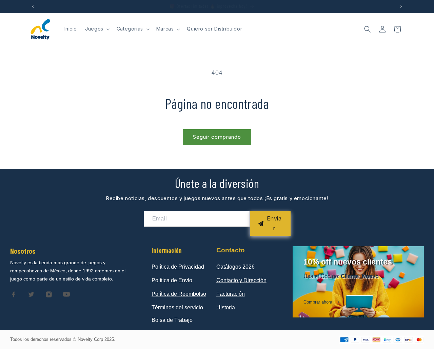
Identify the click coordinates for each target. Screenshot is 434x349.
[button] (97, 29)
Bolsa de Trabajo (172, 320)
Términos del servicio (177, 307)
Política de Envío (172, 280)
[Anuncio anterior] (32, 6)
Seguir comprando (217, 137)
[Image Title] (13, 294)
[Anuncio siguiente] (401, 6)
